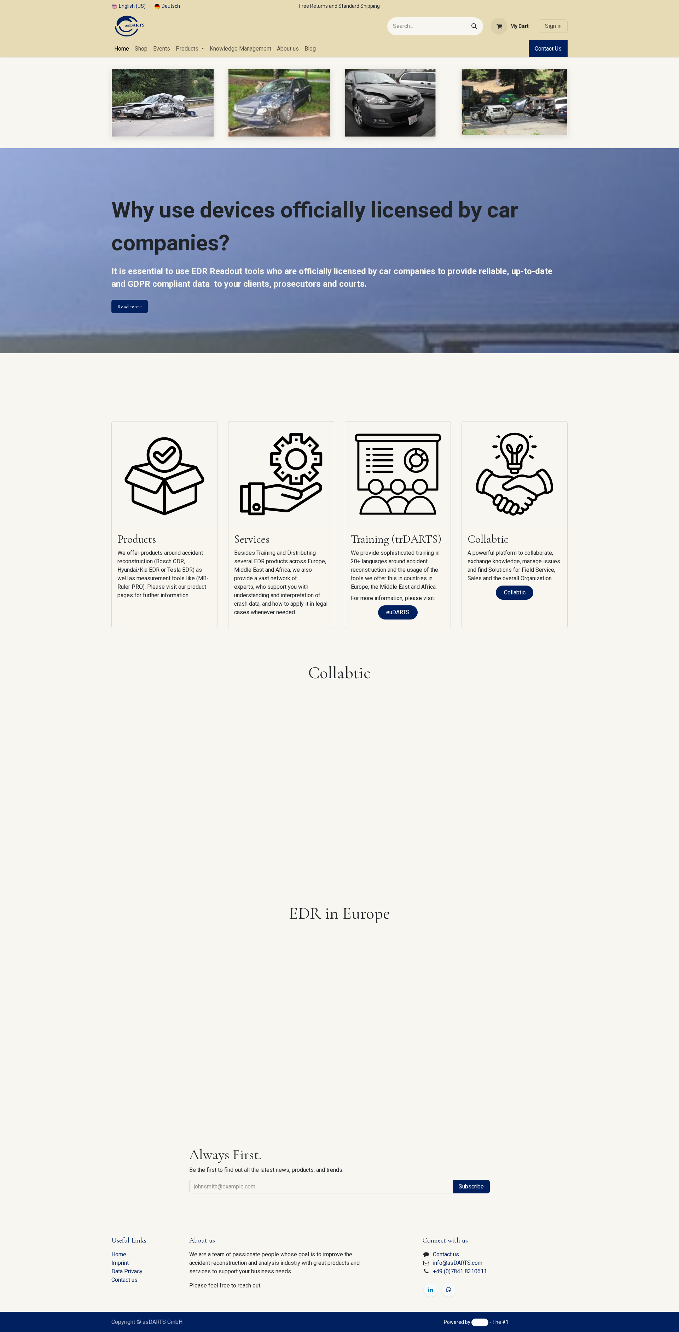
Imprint (120, 1263)
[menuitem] (129, 6)
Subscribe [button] (471, 1186)
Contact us (124, 1279)
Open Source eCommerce (539, 1322)
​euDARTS (398, 612)
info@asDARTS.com (457, 1263)
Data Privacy (127, 1271)
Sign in (553, 26)
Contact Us (548, 48)
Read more (129, 306)
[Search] (474, 26)
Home (118, 1254)
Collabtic (515, 592)
